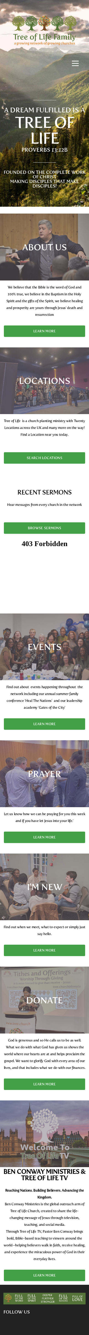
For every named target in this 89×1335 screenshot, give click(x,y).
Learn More (44, 331)
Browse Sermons (44, 528)
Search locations (44, 458)
